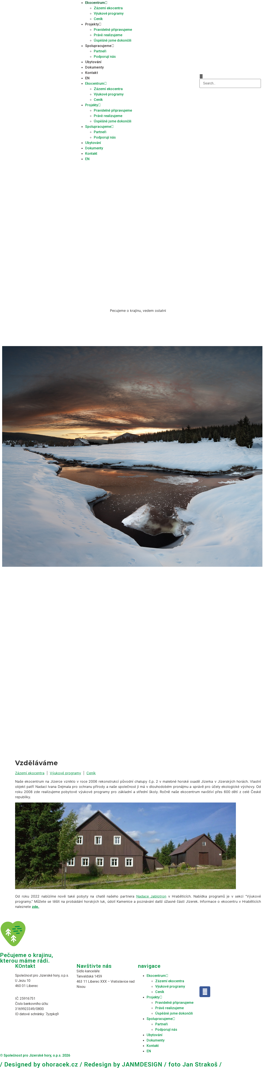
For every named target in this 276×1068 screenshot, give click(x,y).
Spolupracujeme (98, 46)
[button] (230, 76)
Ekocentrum (95, 3)
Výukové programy (109, 13)
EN (87, 78)
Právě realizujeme (108, 35)
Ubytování (93, 62)
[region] (138, 459)
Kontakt (91, 73)
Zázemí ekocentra (108, 8)
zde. (35, 906)
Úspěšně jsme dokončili (112, 40)
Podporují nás (105, 57)
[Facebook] (204, 991)
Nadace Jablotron (151, 896)
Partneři (100, 51)
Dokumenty (94, 67)
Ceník (98, 19)
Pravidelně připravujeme (113, 30)
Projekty (92, 24)
